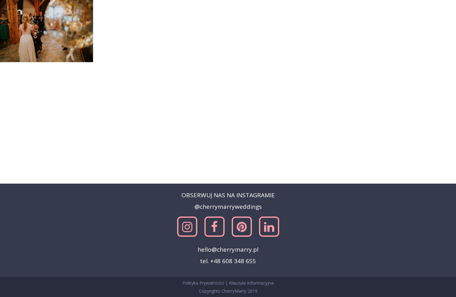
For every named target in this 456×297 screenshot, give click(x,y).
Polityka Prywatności (203, 283)
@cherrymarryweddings (228, 207)
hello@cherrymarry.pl (228, 249)
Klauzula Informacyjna (251, 283)
